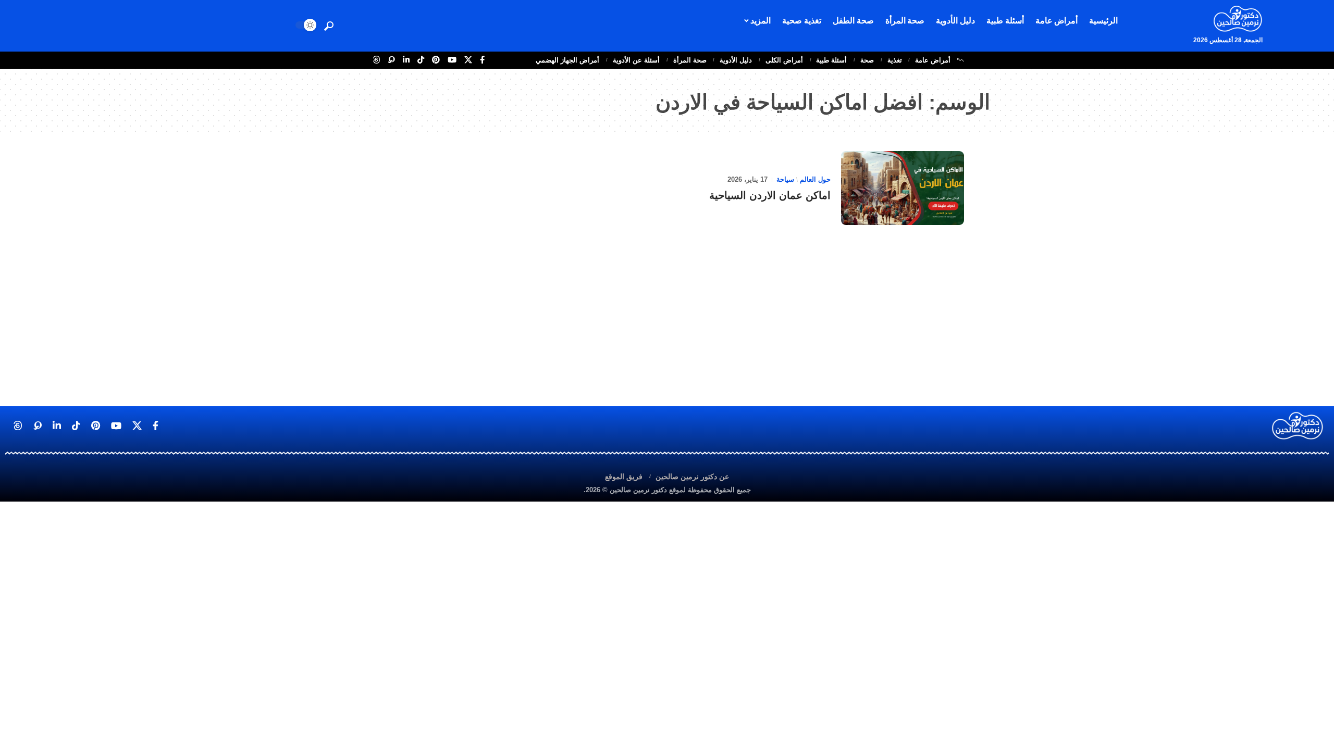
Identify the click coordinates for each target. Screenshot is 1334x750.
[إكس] (468, 60)
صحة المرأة (690, 60)
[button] (329, 26)
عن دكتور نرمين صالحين (692, 476)
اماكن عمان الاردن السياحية (770, 195)
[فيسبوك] (482, 60)
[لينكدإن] (406, 60)
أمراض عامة (932, 60)
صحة (867, 60)
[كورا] (392, 60)
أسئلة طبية (831, 60)
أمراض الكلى (784, 60)
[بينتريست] (435, 60)
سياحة (785, 179)
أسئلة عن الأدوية (636, 60)
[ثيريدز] (376, 60)
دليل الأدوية (736, 60)
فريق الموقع (624, 476)
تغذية (894, 60)
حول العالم (815, 179)
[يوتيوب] (452, 60)
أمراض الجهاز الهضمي (567, 60)
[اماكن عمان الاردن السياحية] (903, 188)
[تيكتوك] (421, 60)
